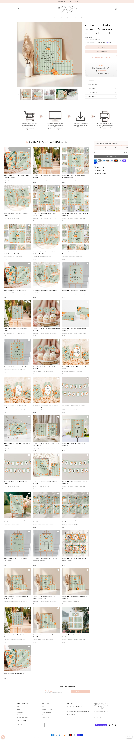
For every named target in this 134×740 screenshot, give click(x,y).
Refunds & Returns (47, 709)
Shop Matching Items (101, 51)
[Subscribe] (42, 725)
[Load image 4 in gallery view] (61, 94)
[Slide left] (18, 94)
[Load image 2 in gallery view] (37, 94)
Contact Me (20, 712)
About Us (19, 709)
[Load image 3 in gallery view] (49, 94)
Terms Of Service (46, 712)
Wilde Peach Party (24, 738)
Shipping (87, 39)
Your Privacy (45, 715)
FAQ (18, 706)
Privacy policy (40, 737)
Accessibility (45, 717)
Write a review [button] (80, 692)
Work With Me (20, 715)
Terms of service (48, 737)
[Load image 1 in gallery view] (25, 94)
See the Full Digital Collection (101, 57)
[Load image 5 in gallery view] (72, 94)
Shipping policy (57, 737)
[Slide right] (80, 94)
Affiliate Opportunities (23, 717)
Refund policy (33, 737)
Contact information (66, 737)
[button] (18, 9)
